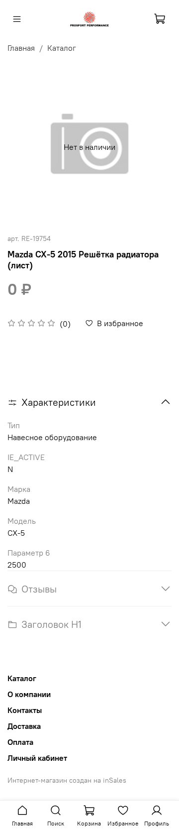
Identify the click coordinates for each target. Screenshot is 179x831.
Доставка (24, 726)
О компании (29, 694)
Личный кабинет (37, 758)
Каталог (61, 48)
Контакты (24, 710)
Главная (21, 48)
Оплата (20, 742)
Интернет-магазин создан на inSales (66, 780)
